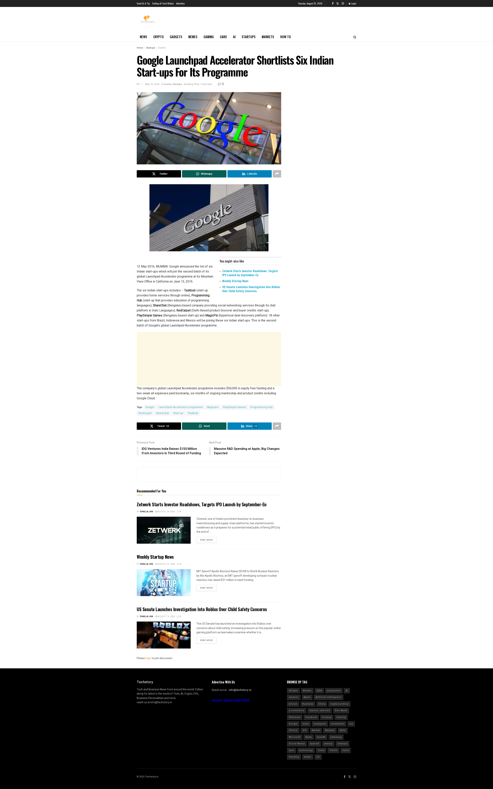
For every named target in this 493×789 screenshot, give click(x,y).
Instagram (320, 723)
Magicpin (213, 407)
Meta (343, 730)
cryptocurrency (339, 704)
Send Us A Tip (143, 3)
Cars (223, 36)
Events (162, 48)
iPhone (293, 730)
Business (307, 704)
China (321, 704)
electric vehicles (319, 710)
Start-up (178, 413)
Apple (307, 697)
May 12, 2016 (152, 84)
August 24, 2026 (166, 511)
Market (316, 730)
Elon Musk (341, 710)
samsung (336, 737)
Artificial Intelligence (328, 697)
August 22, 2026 (166, 564)
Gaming (209, 36)
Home (140, 48)
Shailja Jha (146, 511)
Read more (206, 540)
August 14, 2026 (166, 616)
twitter (307, 757)
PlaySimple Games (234, 407)
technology (306, 750)
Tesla (321, 750)
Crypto (158, 36)
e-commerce (296, 710)
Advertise (180, 3)
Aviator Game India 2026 (230, 700)
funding (326, 717)
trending (294, 757)
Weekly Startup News (235, 281)
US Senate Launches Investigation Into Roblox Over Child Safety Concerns (251, 289)
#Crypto (293, 690)
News (143, 36)
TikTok (333, 750)
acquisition (334, 690)
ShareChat (162, 413)
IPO (305, 730)
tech (291, 750)
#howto (307, 690)
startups (342, 743)
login (148, 658)
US (318, 757)
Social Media (297, 743)
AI (234, 36)
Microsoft (294, 737)
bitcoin (293, 704)
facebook (311, 717)
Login (353, 3)
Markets (268, 36)
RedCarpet (145, 413)
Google (150, 407)
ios (351, 723)
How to (285, 36)
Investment (337, 723)
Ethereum (294, 717)
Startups (249, 36)
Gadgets (176, 36)
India (306, 723)
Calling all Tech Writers (163, 3)
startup (328, 743)
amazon (294, 697)
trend (345, 750)
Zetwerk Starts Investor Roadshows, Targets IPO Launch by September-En (250, 273)
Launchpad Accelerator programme (181, 407)
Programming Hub (262, 407)
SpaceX (314, 743)
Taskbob (193, 413)
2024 (319, 690)
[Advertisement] (209, 359)
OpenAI (321, 737)
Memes (192, 36)
